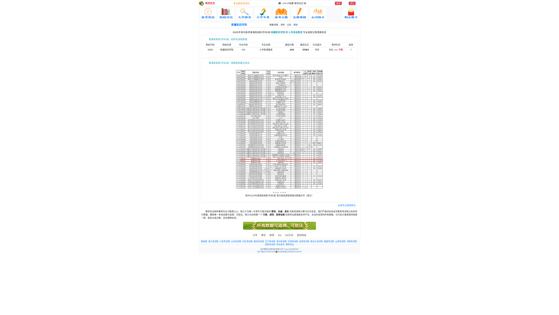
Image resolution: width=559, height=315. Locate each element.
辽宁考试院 (270, 241)
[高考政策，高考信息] (208, 14)
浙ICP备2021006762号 (266, 252)
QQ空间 (289, 235)
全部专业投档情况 (346, 205)
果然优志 (290, 244)
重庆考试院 (259, 241)
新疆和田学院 (239, 24)
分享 (255, 235)
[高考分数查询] (281, 14)
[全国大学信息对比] (226, 14)
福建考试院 (329, 241)
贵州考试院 (281, 241)
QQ (279, 235)
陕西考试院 (270, 244)
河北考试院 (247, 241)
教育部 (204, 241)
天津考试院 (293, 241)
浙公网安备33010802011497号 (290, 252)
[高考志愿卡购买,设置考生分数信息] (351, 14)
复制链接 (301, 235)
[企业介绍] (318, 14)
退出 (352, 3)
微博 (271, 235)
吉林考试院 (304, 241)
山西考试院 (340, 241)
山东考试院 (236, 241)
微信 (263, 235)
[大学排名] (244, 14)
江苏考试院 (225, 241)
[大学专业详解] (263, 14)
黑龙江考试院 (317, 241)
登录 (338, 3)
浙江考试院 (213, 241)
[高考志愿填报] (299, 14)
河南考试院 (352, 241)
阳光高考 (280, 244)
